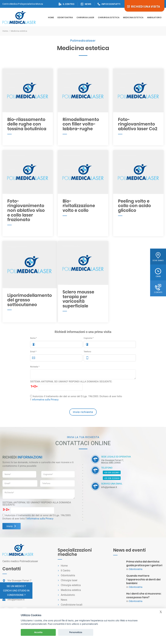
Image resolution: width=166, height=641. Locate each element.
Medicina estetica (133, 17)
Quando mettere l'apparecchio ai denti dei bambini (143, 579)
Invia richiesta (83, 412)
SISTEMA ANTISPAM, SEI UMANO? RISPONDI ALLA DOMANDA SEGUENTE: (71, 381)
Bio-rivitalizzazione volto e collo (79, 205)
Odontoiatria (65, 17)
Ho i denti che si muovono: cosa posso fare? (143, 595)
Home (51, 17)
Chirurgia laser (69, 580)
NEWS (88, 4)
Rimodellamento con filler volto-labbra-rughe (81, 124)
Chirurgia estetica (108, 17)
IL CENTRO (69, 4)
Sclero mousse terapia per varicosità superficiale (78, 299)
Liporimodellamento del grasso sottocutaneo (29, 300)
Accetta (38, 632)
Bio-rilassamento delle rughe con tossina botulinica (26, 124)
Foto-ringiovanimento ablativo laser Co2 (137, 124)
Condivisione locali (71, 604)
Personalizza (75, 632)
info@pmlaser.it (15, 599)
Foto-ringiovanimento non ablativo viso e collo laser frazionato (26, 210)
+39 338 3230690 (112, 478)
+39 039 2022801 (112, 472)
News (64, 599)
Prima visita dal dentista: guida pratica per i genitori (144, 563)
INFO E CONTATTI (110, 4)
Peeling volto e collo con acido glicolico (134, 205)
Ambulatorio (154, 17)
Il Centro (65, 570)
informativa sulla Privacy (45, 399)
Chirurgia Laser (85, 17)
